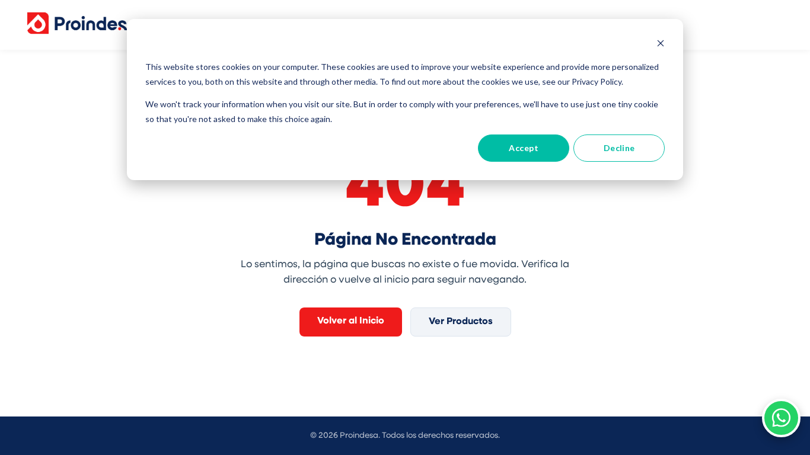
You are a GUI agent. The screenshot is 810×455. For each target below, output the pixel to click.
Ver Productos (461, 321)
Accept (523, 148)
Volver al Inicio (350, 321)
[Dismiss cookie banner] (660, 44)
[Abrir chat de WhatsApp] (781, 418)
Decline (619, 148)
